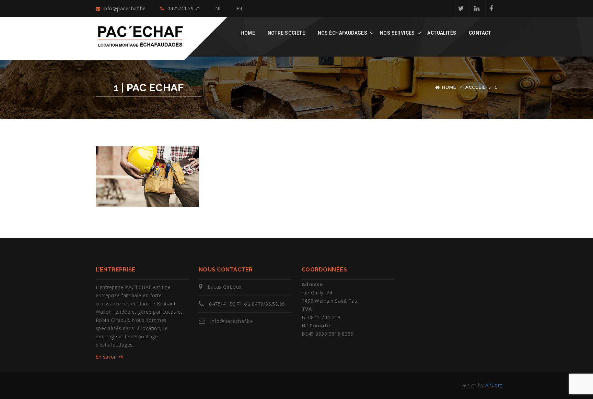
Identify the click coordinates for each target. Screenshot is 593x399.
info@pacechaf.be (124, 8)
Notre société (286, 33)
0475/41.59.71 (183, 8)
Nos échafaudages (343, 33)
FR (239, 8)
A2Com (493, 385)
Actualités (441, 33)
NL (218, 8)
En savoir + (108, 357)
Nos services (397, 33)
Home (248, 33)
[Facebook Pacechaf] (491, 8)
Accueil (475, 87)
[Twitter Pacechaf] (461, 8)
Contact (480, 33)
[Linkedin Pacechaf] (477, 8)
